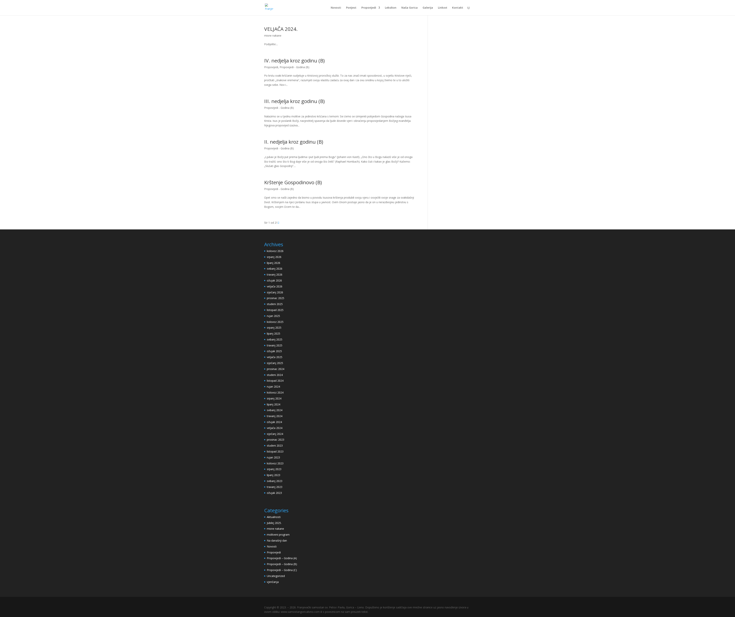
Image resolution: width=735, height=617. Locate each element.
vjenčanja (273, 582)
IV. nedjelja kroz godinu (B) (294, 60)
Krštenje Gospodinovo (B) (293, 182)
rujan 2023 (273, 457)
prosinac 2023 (275, 439)
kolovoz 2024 (275, 392)
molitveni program (278, 534)
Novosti (336, 7)
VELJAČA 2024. (281, 28)
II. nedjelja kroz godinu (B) (293, 141)
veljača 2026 (274, 286)
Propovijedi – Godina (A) (282, 558)
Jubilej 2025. (274, 523)
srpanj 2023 (274, 469)
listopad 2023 (275, 451)
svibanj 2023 (274, 481)
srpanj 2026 (274, 257)
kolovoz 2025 (275, 322)
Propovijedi (368, 7)
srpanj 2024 (274, 398)
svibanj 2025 (274, 339)
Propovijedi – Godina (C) (282, 570)
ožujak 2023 (274, 493)
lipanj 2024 (273, 404)
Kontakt (457, 7)
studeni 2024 (275, 375)
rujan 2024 (273, 386)
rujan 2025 (273, 316)
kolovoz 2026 (275, 251)
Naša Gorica (409, 7)
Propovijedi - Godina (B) (294, 67)
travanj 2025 (274, 345)
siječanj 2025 (275, 363)
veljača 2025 (274, 357)
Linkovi (442, 7)
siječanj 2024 (275, 434)
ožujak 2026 (274, 280)
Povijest (351, 7)
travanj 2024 (274, 416)
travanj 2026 (274, 274)
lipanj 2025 (273, 333)
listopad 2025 (275, 310)
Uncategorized (276, 576)
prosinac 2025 (275, 298)
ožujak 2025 (274, 351)
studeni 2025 (275, 304)
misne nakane (272, 35)
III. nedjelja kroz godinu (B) (294, 101)
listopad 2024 (275, 380)
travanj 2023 (274, 487)
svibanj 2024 (274, 410)
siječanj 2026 (275, 292)
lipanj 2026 (273, 263)
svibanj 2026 (274, 268)
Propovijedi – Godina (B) (282, 564)
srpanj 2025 (274, 327)
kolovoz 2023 (275, 463)
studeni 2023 (275, 445)
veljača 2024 (274, 428)
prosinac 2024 (275, 369)
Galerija (428, 7)
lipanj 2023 (273, 475)
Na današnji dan (277, 540)
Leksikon (390, 7)
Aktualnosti (274, 517)
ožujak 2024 (274, 422)
